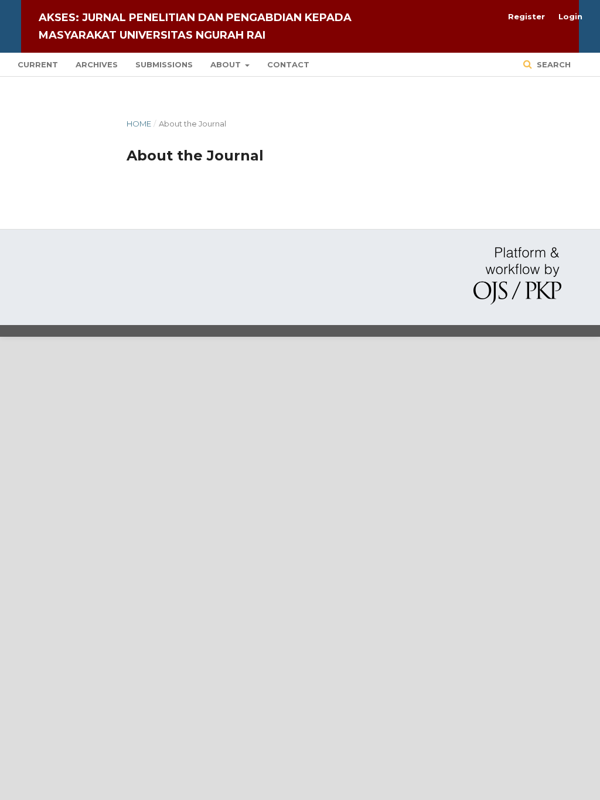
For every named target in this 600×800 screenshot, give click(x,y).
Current (38, 64)
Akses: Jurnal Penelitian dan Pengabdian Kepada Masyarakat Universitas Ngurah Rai (195, 26)
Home (139, 123)
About (226, 64)
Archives (97, 64)
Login (570, 16)
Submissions (164, 64)
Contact (288, 64)
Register (526, 16)
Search (552, 64)
